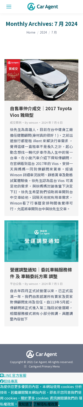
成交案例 (15, 122)
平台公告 (15, 284)
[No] (58, 405)
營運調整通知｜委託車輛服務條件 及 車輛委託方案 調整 (41, 272)
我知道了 (25, 404)
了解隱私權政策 (45, 404)
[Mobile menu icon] (8, 6)
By (31, 123)
